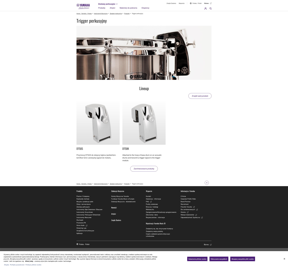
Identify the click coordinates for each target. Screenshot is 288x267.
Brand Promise (185, 201)
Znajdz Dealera (171, 3)
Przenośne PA (81, 223)
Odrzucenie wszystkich (219, 259)
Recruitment (185, 204)
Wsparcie (181, 3)
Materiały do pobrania (128, 8)
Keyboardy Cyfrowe (82, 199)
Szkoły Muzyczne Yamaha (120, 196)
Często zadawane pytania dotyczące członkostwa (158, 235)
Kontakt (148, 196)
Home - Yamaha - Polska (84, 13)
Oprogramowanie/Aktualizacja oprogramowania (161, 212)
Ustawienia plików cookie (197, 259)
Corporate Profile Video (188, 199)
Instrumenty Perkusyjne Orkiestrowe (88, 215)
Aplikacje (79, 233)
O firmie (183, 196)
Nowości (114, 207)
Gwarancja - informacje (153, 199)
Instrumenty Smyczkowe (84, 212)
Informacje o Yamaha (188, 191)
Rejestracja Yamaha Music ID (155, 223)
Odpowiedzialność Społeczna (190, 217)
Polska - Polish (197, 3)
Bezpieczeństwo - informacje (155, 217)
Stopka (6, 265)
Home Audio (80, 225)
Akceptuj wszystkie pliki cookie (243, 259)
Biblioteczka (150, 209)
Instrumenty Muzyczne (101, 13)
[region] (144, 259)
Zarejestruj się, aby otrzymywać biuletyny (159, 228)
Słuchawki (79, 220)
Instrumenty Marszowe (83, 217)
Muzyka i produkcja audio (84, 201)
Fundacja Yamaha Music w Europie (122, 199)
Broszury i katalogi (152, 207)
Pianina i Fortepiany (82, 196)
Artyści (112, 8)
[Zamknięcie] (284, 258)
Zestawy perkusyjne (106, 4)
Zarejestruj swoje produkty (154, 231)
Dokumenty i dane (152, 215)
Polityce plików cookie (33, 265)
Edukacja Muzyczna (117, 191)
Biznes (206, 3)
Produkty (101, 8)
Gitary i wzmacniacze (83, 204)
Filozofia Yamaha (186, 207)
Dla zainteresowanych (188, 209)
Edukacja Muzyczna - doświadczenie (123, 201)
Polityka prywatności (17, 265)
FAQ (147, 201)
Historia (183, 212)
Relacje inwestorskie (187, 215)
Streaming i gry (81, 228)
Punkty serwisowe (152, 204)
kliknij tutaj (29, 261)
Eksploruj (145, 8)
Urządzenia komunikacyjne (85, 231)
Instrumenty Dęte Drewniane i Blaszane (89, 209)
